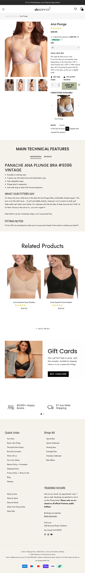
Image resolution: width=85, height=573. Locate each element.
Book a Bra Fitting (13, 443)
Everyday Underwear (54, 456)
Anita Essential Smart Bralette (24, 302)
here (55, 516)
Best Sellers (50, 460)
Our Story (10, 438)
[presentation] (52, 105)
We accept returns (69, 78)
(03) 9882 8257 (32, 557)
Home (7, 16)
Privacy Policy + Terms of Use (18, 473)
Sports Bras (50, 438)
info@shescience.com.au (17, 557)
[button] (56, 28)
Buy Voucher (58, 374)
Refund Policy (41, 552)
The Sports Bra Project (15, 447)
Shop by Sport (12, 498)
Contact (23, 552)
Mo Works (52, 554)
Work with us (12, 456)
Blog (9, 477)
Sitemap (10, 481)
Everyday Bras (51, 451)
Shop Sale (11, 511)
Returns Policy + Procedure (17, 464)
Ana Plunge (56, 119)
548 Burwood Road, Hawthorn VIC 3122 (55, 557)
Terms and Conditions (52, 552)
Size (52, 43)
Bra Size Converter (14, 451)
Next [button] (45, 86)
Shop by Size (12, 494)
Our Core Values (13, 460)
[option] (23, 285)
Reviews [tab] (48, 156)
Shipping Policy (13, 468)
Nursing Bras (51, 447)
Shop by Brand (12, 502)
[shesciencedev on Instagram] (48, 534)
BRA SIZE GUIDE (55, 78)
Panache (62, 125)
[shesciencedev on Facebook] (45, 534)
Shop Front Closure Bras (16, 507)
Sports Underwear (53, 443)
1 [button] (41, 414)
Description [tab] (35, 156)
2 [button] (43, 414)
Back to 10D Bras (44, 329)
